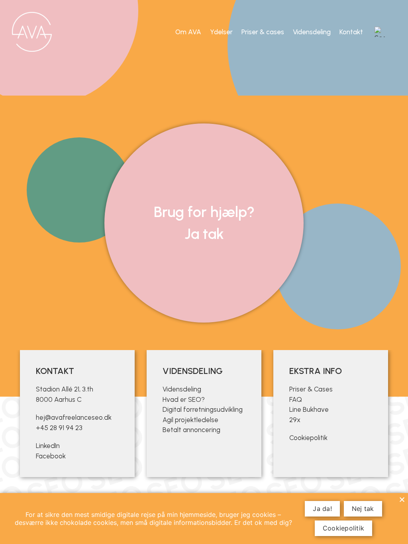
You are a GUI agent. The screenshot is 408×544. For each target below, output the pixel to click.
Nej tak (363, 509)
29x (294, 420)
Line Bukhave (309, 409)
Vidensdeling (312, 32)
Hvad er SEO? (184, 399)
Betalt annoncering (191, 430)
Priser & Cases (311, 389)
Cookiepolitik (308, 438)
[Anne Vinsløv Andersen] (32, 32)
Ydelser (221, 32)
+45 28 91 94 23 (59, 428)
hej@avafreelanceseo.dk (74, 417)
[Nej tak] (402, 499)
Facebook (51, 456)
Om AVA (188, 32)
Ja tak (204, 234)
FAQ (295, 399)
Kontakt (351, 32)
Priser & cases (262, 32)
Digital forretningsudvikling (203, 409)
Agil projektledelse (190, 420)
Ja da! (322, 509)
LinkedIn (48, 446)
